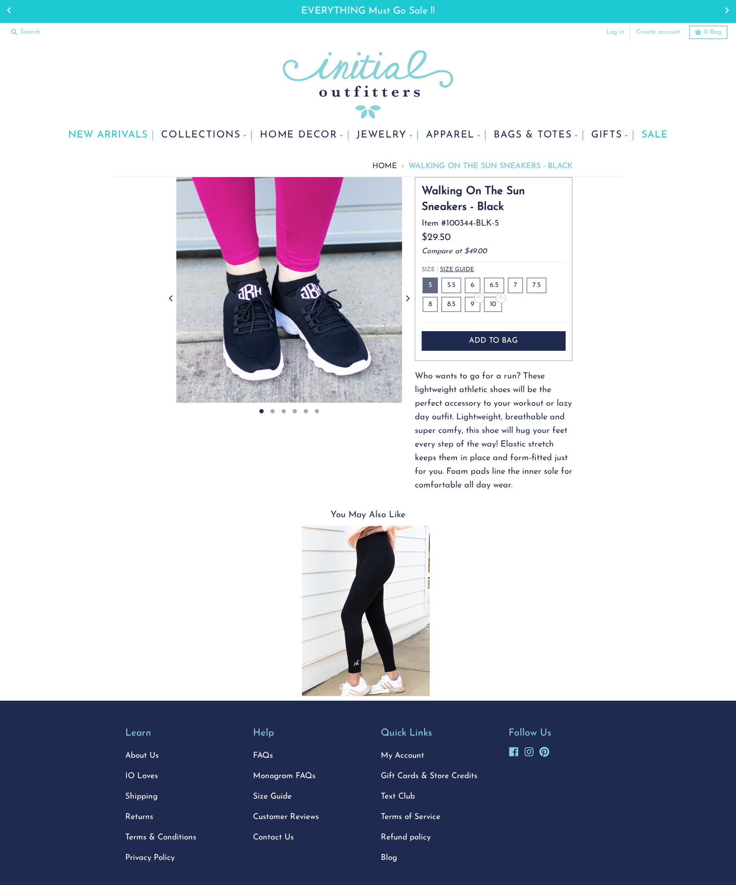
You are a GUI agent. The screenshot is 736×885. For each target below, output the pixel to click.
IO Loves (141, 776)
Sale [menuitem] (654, 135)
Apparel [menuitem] (450, 135)
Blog (389, 858)
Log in (615, 32)
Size (448, 269)
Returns (139, 817)
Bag (713, 32)
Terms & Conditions (160, 837)
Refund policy (406, 837)
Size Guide (457, 269)
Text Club (398, 797)
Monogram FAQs (284, 776)
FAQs (263, 756)
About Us (142, 756)
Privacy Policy (150, 858)
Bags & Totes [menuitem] (533, 135)
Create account (658, 32)
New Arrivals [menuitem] (108, 135)
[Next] (407, 298)
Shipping (141, 797)
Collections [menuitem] (201, 135)
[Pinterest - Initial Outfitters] (544, 750)
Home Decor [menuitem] (298, 135)
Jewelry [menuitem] (381, 135)
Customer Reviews (286, 817)
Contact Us (273, 837)
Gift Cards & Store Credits (429, 776)
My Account (402, 756)
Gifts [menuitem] (606, 135)
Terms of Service (410, 817)
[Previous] (171, 298)
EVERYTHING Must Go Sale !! (368, 11)
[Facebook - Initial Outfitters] (514, 750)
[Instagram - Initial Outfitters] (529, 750)
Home (384, 166)
